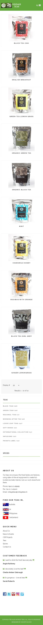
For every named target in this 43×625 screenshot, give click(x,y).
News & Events (8, 534)
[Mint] (21, 211)
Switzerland (13, 517)
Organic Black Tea (21, 190)
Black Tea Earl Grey (21, 336)
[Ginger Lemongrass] (21, 357)
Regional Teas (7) (11, 415)
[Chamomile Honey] (21, 247)
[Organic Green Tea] (21, 138)
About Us (6, 531)
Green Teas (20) (10, 410)
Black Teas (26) (10, 406)
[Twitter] (9, 594)
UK (10, 509)
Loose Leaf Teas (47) (12, 423)
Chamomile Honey (22, 263)
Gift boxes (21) (10, 428)
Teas (4, 540)
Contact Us (7, 547)
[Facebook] (5, 594)
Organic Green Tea (21, 153)
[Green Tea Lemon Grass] (21, 101)
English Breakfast (21, 80)
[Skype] (22, 594)
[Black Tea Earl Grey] (21, 321)
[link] (13, 513)
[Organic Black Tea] (21, 174)
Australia (12, 504)
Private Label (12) (11, 441)
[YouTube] (13, 594)
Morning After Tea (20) (14, 419)
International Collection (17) (17, 432)
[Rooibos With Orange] (21, 284)
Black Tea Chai (21, 43)
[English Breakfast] (21, 64)
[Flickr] (18, 594)
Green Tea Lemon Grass (21, 116)
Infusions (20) (9, 436)
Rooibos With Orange (22, 299)
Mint (21, 226)
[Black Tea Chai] (21, 28)
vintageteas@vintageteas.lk (17, 492)
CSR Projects (7, 537)
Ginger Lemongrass (21, 373)
